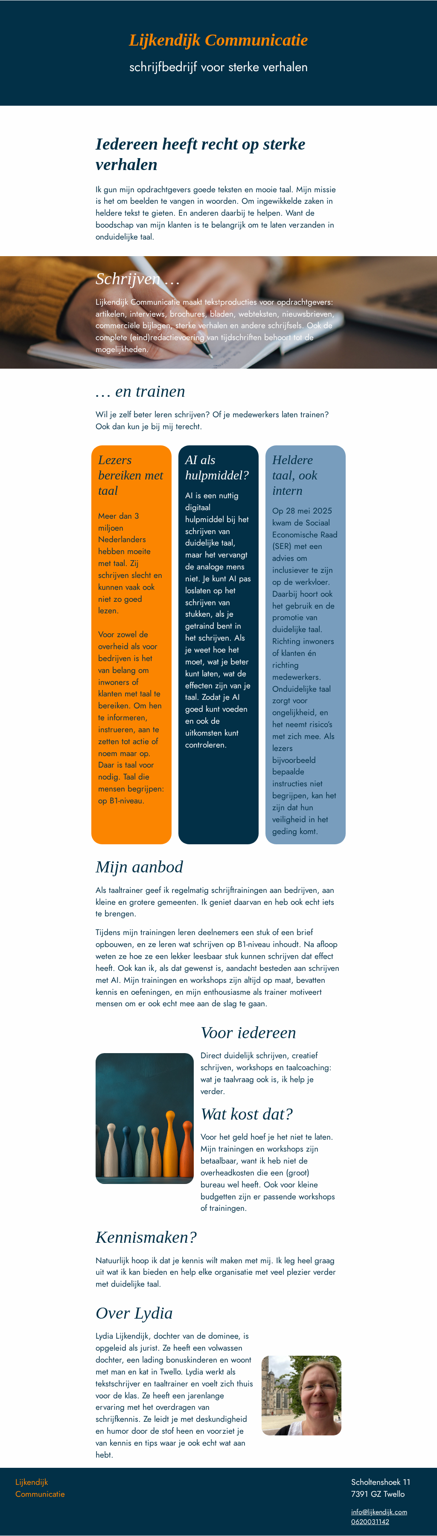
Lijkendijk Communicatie (40, 1488)
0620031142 (370, 1522)
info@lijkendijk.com (379, 1512)
